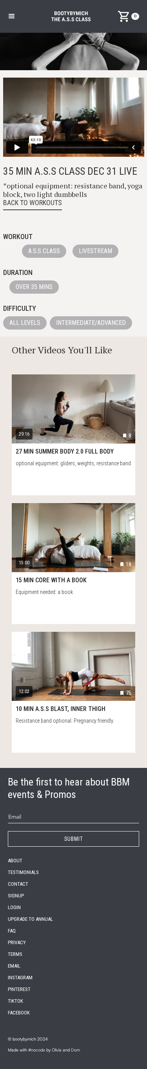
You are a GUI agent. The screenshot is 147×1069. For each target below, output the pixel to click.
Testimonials (23, 872)
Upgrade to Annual (30, 919)
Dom (75, 1050)
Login (14, 907)
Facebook (19, 1013)
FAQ (12, 931)
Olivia (57, 1050)
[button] (12, 16)
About (15, 860)
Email (14, 966)
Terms (15, 954)
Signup (16, 896)
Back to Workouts (32, 203)
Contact (18, 884)
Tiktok (15, 1001)
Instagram (20, 977)
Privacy (17, 942)
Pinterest (19, 989)
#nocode (36, 1050)
